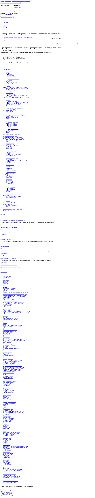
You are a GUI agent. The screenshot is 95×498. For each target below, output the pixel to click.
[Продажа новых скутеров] (7, 239)
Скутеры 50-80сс (12, 83)
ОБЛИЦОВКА (9, 162)
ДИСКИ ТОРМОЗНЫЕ (11, 150)
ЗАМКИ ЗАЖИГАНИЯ (11, 151)
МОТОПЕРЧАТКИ (10, 181)
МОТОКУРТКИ (9, 180)
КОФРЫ (8, 156)
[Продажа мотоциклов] (6, 248)
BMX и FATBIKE (9, 116)
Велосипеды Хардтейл (13, 122)
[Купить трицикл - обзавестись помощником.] (11, 267)
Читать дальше (4, 224)
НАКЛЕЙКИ (9, 161)
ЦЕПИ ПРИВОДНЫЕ (11, 172)
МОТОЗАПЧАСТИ (7, 204)
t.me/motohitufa (8, 14)
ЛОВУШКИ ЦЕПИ (10, 159)
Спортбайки (11, 75)
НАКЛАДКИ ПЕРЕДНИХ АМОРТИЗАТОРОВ (16, 160)
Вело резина (8, 113)
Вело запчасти (9, 112)
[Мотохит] (11, 490)
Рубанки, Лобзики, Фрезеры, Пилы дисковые (16, 91)
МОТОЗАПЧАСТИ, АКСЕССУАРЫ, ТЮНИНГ (13, 138)
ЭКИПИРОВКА (6, 174)
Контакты (5, 27)
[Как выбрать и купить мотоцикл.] (8, 258)
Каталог (5, 23)
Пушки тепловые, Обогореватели (13, 90)
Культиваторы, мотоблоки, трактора (14, 199)
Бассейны (8, 100)
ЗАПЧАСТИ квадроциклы (9, 207)
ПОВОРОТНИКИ (10, 165)
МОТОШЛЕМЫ (9, 182)
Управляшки (11, 130)
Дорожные (10, 74)
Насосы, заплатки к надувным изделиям (14, 108)
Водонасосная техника (11, 197)
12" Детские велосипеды (13, 126)
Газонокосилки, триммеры (11, 198)
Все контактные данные (9, 59)
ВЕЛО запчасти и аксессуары (9, 110)
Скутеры (8, 81)
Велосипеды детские (10, 123)
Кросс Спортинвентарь (13, 79)
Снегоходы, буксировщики (12, 84)
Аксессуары (11, 184)
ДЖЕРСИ (8, 175)
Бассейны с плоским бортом (14, 103)
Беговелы (8, 118)
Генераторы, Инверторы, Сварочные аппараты (18, 95)
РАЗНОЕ (8, 166)
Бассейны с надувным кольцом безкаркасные (18, 102)
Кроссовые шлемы (12, 187)
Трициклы (8, 86)
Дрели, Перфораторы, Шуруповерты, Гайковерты (17, 88)
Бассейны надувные (12, 101)
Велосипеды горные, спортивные (13, 119)
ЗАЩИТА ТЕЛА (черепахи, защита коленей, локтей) (17, 177)
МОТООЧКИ (9, 192)
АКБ (7, 141)
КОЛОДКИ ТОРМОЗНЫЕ (12, 155)
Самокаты (8, 131)
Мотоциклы (8, 73)
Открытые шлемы (12, 189)
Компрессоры (9, 89)
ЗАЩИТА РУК (9, 152)
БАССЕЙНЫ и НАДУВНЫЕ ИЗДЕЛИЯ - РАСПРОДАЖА (16, 97)
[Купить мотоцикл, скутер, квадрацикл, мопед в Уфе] (15, 1)
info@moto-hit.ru (7, 494)
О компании (6, 22)
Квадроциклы (9, 71)
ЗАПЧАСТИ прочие (10, 206)
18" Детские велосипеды (13, 129)
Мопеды (7, 72)
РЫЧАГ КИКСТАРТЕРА (11, 140)
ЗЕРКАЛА (8, 153)
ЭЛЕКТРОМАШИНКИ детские (10, 202)
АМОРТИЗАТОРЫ (10, 143)
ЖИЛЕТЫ (8, 191)
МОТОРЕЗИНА (6, 195)
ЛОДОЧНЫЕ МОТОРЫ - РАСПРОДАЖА (12, 137)
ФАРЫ (7, 169)
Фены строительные (10, 94)
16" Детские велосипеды (13, 125)
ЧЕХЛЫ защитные (10, 173)
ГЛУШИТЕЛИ (9, 146)
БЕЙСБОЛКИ (9, 190)
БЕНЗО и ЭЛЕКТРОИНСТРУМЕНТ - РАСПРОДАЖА (15, 87)
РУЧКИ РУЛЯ (9, 168)
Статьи (4, 26)
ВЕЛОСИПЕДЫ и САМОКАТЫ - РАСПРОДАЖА (14, 115)
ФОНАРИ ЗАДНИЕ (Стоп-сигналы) (14, 170)
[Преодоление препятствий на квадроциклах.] (11, 229)
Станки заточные (9, 93)
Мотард (10, 183)
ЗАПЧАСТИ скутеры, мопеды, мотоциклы (12, 209)
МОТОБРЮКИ (9, 176)
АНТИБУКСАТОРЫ (10, 144)
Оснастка (8, 201)
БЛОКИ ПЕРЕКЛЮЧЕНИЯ (12, 145)
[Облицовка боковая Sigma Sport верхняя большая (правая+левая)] (18, 38)
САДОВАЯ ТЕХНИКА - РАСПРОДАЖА (12, 196)
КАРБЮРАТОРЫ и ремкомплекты (13, 154)
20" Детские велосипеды (13, 124)
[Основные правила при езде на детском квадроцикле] (13, 220)
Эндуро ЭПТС (11, 76)
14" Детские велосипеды (13, 127)
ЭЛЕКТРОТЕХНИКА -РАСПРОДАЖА (12, 134)
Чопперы (10, 80)
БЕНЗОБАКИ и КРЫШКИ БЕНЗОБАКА (15, 139)
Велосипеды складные (11, 133)
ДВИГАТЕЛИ (9, 147)
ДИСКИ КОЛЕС (9, 148)
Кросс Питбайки (12, 77)
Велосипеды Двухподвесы (14, 120)
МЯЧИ (7, 107)
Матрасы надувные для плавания (13, 105)
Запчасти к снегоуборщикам (12, 205)
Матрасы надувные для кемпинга (13, 104)
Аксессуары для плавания (11, 98)
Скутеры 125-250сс (12, 82)
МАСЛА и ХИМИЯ (7, 210)
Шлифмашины (9, 96)
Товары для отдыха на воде (12, 109)
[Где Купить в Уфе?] (7, 492)
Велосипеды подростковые (12, 117)
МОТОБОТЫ (9, 179)
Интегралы (10, 186)
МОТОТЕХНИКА (7, 69)
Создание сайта (4, 487)
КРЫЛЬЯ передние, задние (12, 158)
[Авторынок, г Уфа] (2, 492)
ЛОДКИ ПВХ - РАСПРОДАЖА (10, 136)
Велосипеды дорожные (11, 132)
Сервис (4, 24)
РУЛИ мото (8, 167)
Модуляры (10, 188)
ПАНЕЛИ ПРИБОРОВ (11, 163)
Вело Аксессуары (9, 111)
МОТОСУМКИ (9, 194)
